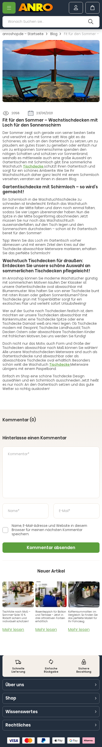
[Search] (90, 21)
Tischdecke (33, 166)
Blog (53, 34)
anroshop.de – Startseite (23, 34)
